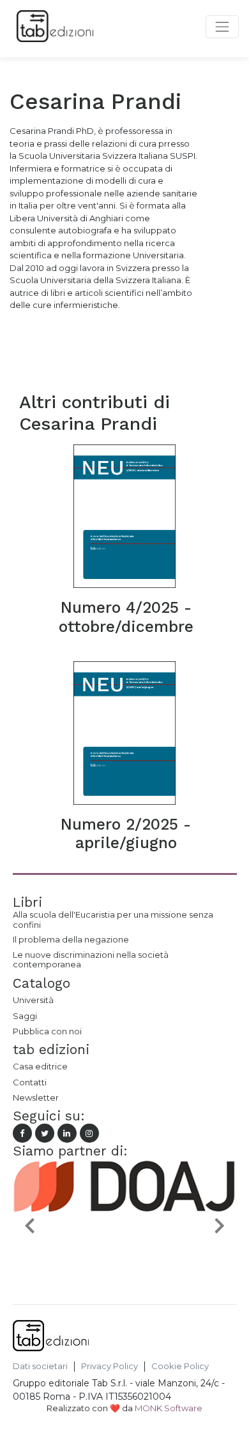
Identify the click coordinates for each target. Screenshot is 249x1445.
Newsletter (36, 1097)
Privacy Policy (109, 1366)
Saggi (25, 1016)
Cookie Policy (180, 1366)
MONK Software (168, 1408)
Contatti (30, 1082)
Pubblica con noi (47, 1031)
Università (33, 1000)
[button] (30, 1225)
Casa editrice (40, 1066)
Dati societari (40, 1366)
